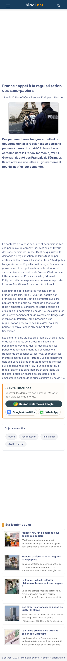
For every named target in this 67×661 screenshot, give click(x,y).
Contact (45, 657)
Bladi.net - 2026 (10, 657)
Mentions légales (30, 657)
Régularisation (29, 436)
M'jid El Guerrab (16, 444)
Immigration (49, 436)
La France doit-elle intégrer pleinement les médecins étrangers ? (42, 583)
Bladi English (58, 657)
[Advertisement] (33, 47)
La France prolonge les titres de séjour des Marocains (40, 632)
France (34, 97)
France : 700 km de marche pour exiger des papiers (40, 534)
